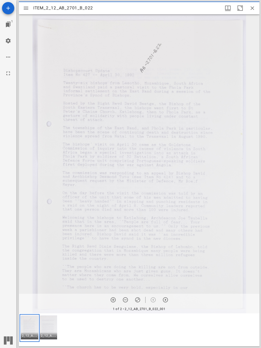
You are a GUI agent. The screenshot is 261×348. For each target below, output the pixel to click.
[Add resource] (8, 8)
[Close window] (252, 8)
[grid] (139, 329)
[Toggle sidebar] (26, 8)
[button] (29, 328)
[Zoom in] (113, 300)
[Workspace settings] (8, 41)
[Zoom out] (125, 300)
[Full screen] (8, 73)
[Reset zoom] (138, 300)
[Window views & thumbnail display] (228, 8)
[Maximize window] (240, 8)
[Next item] (165, 300)
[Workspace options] (8, 57)
